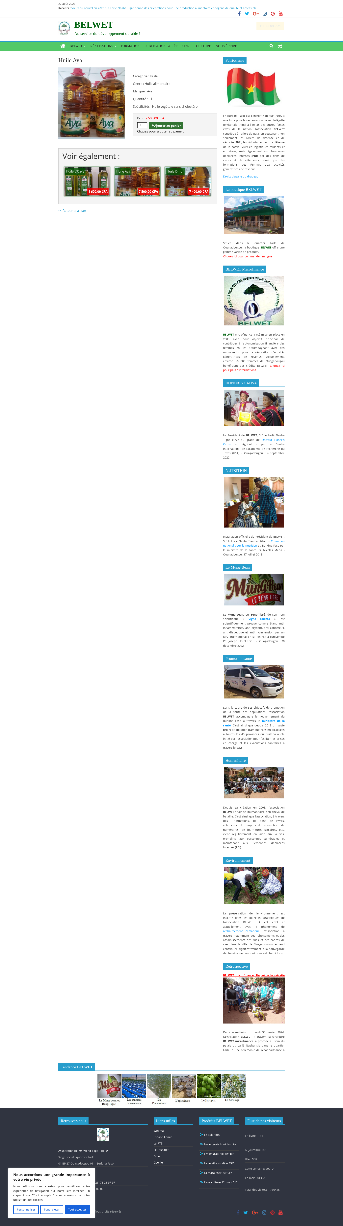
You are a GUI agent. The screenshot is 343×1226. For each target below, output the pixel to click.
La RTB (158, 1143)
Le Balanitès (211, 1135)
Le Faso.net (161, 1150)
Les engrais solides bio (218, 1154)
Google (158, 1162)
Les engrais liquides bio (219, 1144)
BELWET (93, 25)
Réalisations (101, 46)
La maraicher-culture (217, 1173)
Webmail (159, 1131)
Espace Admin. (163, 1137)
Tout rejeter (52, 1209)
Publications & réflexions (168, 46)
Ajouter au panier (167, 126)
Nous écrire (226, 46)
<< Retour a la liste (72, 210)
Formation (130, 46)
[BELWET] (62, 46)
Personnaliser (26, 1209)
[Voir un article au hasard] (280, 46)
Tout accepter (77, 1209)
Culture (203, 46)
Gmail (157, 1156)
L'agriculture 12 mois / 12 (220, 1182)
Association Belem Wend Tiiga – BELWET (85, 1151)
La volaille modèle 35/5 (218, 1163)
